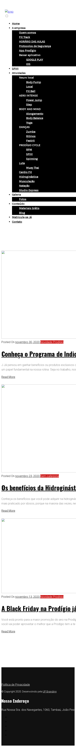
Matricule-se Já (22, 217)
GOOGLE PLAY (34, 59)
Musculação (27, 181)
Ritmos (31, 136)
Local (29, 86)
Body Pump (33, 82)
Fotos (22, 199)
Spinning (32, 158)
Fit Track (24, 37)
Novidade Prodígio (51, 342)
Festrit (30, 140)
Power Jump (34, 100)
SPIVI (15, 68)
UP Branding (50, 691)
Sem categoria (49, 476)
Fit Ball (30, 91)
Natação (24, 185)
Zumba (30, 131)
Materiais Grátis (29, 208)
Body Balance (34, 118)
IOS (28, 64)
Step (29, 104)
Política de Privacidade (15, 684)
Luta (22, 163)
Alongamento (34, 113)
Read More (8, 377)
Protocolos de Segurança (35, 46)
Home (16, 23)
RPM (29, 149)
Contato (17, 221)
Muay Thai (32, 167)
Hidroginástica (28, 176)
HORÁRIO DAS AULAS (32, 41)
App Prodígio (27, 50)
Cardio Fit (25, 172)
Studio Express (29, 190)
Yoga (29, 122)
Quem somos (27, 32)
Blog (22, 212)
